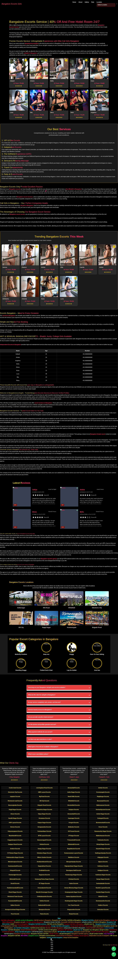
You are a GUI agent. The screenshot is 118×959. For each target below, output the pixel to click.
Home (74, 2)
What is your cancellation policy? (38, 754)
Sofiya (34, 490)
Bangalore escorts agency (49, 558)
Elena (34, 512)
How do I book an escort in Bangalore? (40, 709)
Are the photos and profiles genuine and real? (42, 724)
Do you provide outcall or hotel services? (40, 717)
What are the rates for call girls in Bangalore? (41, 695)
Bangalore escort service (17, 214)
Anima (82, 490)
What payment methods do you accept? (40, 732)
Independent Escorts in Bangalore (10, 344)
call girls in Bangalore (30, 53)
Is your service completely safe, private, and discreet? (44, 702)
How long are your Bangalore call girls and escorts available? (46, 687)
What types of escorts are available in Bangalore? (43, 746)
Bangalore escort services (25, 196)
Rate (92, 2)
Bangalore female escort (97, 434)
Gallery (87, 2)
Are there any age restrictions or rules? (40, 739)
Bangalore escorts (14, 189)
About (80, 2)
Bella (82, 512)
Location (99, 2)
